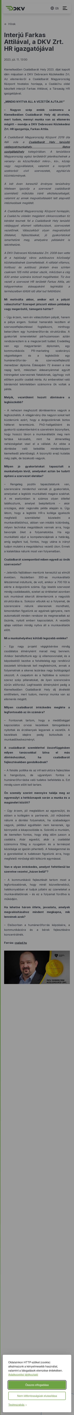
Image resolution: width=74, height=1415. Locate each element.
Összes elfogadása (37, 1385)
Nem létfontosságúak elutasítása (37, 1396)
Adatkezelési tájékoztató (23, 1375)
